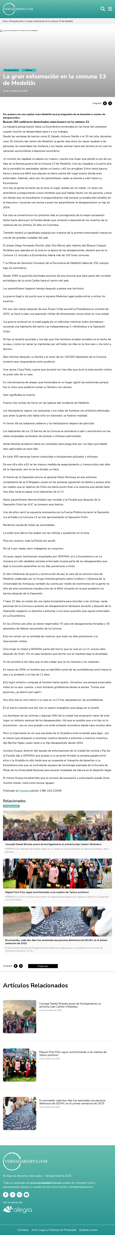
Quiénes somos (88, 1230)
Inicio (5, 21)
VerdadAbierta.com (81, 1187)
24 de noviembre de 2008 (15, 90)
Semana (25, 790)
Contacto (23, 1230)
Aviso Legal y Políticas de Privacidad (54, 1230)
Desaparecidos (17, 21)
